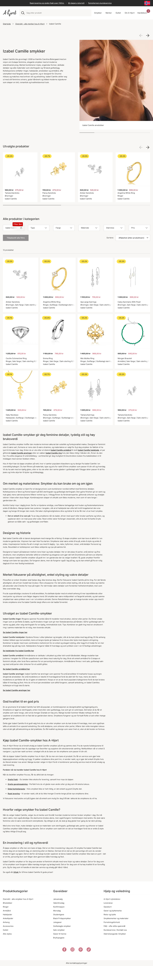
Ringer (6, 907)
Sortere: (110, 238)
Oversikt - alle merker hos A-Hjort (30, 24)
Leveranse (108, 903)
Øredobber (7, 903)
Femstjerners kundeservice (100, 3)
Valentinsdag (58, 903)
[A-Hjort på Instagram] (72, 949)
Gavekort (108, 907)
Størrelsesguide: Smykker (115, 934)
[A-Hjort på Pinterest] (80, 949)
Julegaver (57, 922)
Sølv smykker (59, 930)
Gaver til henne (59, 934)
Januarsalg (58, 899)
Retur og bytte (110, 914)
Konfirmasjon (58, 907)
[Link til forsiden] (9, 13)
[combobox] (57, 13)
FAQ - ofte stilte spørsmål (114, 926)
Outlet (5, 930)
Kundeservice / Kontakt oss (115, 930)
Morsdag (57, 911)
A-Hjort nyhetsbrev (112, 899)
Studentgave (58, 914)
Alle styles (7, 934)
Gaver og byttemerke (113, 911)
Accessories (8, 926)
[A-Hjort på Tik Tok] (89, 949)
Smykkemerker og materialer (116, 918)
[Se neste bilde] (147, 35)
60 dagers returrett (76, 3)
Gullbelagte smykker (62, 926)
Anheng (6, 922)
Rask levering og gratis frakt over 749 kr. (47, 3)
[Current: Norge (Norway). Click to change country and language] (147, 3)
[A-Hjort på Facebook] (64, 949)
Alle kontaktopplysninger (76, 963)
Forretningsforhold (112, 922)
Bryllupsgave (58, 938)
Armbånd (7, 911)
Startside (7, 24)
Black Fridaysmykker (62, 918)
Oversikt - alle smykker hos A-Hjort (18, 899)
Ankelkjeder (8, 918)
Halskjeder (7, 914)
